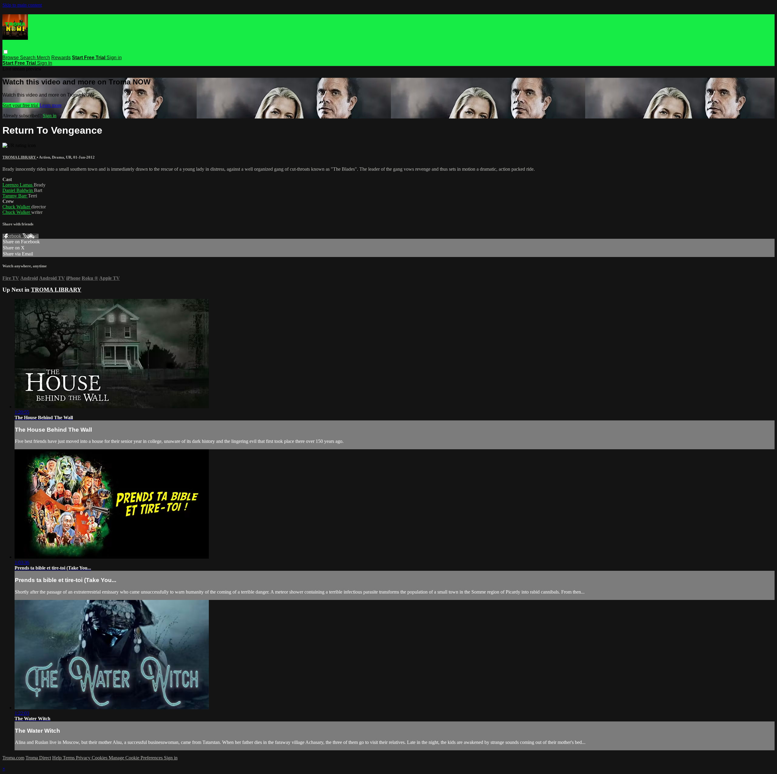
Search (28, 57)
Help (57, 757)
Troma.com (13, 757)
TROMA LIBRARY (19, 157)
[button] (6, 52)
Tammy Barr (15, 195)
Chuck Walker (16, 206)
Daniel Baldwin (18, 190)
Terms (69, 757)
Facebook (12, 235)
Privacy (84, 757)
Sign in (114, 57)
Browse (11, 57)
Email (33, 235)
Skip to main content (22, 5)
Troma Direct (38, 757)
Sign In (44, 63)
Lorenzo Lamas (18, 184)
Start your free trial (20, 105)
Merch (43, 57)
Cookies (100, 757)
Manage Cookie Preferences (136, 757)
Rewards (61, 57)
